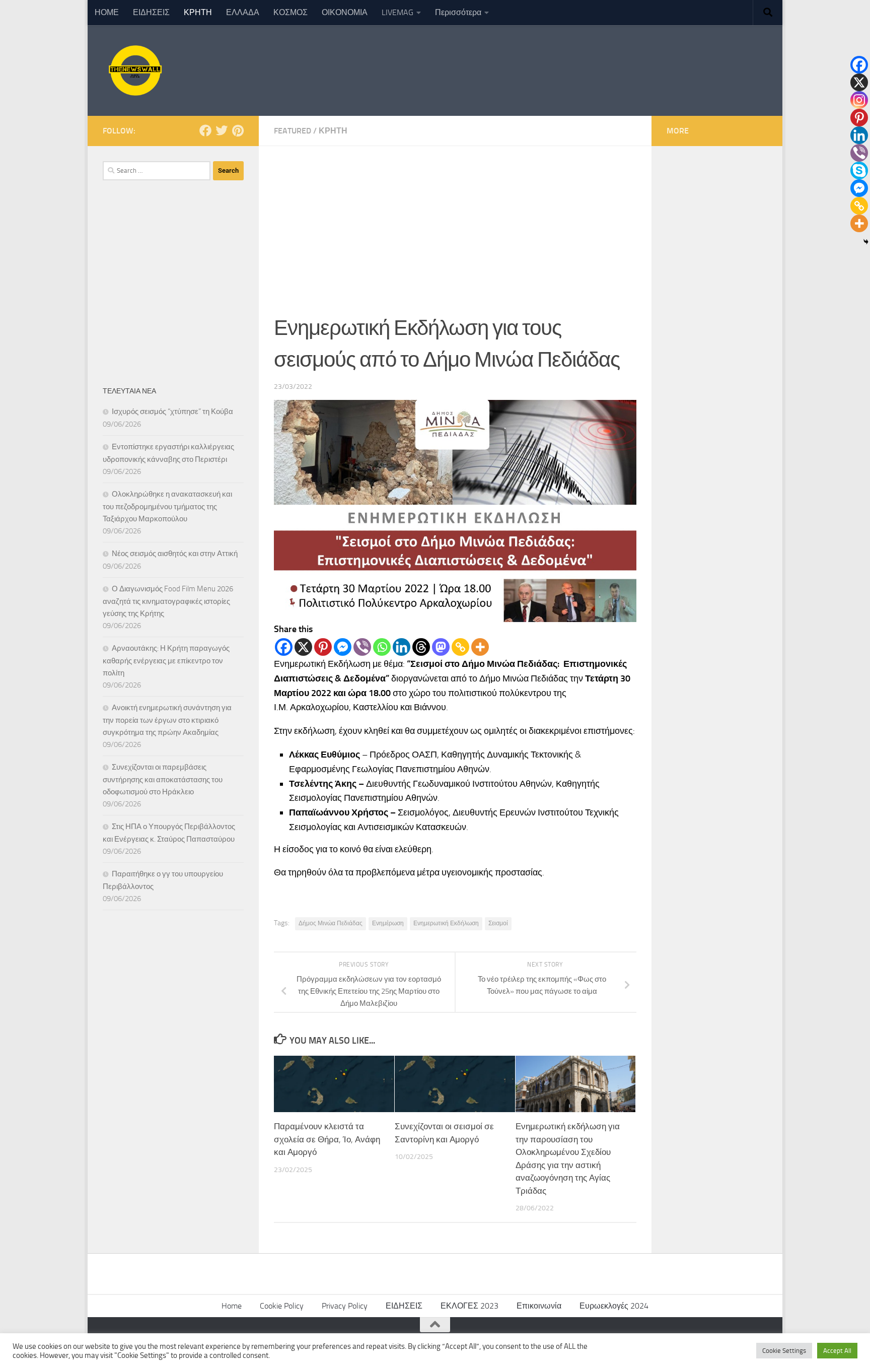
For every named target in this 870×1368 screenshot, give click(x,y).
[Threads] (421, 647)
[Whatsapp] (382, 647)
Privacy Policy (345, 1306)
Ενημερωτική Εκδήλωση (446, 923)
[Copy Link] (460, 647)
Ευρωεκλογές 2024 (613, 1306)
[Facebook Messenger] (342, 647)
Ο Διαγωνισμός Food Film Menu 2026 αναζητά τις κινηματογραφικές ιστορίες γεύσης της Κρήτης (168, 601)
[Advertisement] (455, 221)
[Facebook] (284, 647)
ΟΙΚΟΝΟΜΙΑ (345, 12)
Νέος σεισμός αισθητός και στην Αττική (175, 553)
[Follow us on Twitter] (221, 130)
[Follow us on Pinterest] (238, 130)
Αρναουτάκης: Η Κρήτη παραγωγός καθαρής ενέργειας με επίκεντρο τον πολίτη (166, 660)
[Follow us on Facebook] (205, 130)
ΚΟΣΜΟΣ (290, 12)
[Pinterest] (323, 647)
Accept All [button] (837, 1350)
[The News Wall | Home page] (134, 70)
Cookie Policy (282, 1306)
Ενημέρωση (388, 923)
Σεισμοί (498, 923)
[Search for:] (156, 170)
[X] (303, 647)
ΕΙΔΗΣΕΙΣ (151, 12)
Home (232, 1306)
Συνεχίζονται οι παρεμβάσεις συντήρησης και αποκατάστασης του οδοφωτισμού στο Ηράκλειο (163, 779)
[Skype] (859, 170)
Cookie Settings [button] (784, 1350)
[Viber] (362, 647)
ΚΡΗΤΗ (198, 12)
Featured (292, 130)
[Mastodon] (441, 647)
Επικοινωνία (539, 1306)
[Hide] (866, 242)
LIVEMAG (397, 12)
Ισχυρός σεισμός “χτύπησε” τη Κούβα (172, 411)
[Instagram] (859, 100)
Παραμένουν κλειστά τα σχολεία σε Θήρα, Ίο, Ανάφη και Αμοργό (327, 1139)
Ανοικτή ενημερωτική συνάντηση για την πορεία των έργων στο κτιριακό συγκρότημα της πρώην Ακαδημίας (167, 720)
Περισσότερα (458, 12)
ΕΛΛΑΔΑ (242, 12)
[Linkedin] (401, 647)
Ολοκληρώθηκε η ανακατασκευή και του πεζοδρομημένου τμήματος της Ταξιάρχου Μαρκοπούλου (167, 506)
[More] (480, 647)
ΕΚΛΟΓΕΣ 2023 (469, 1306)
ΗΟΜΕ (107, 12)
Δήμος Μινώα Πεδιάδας (330, 923)
